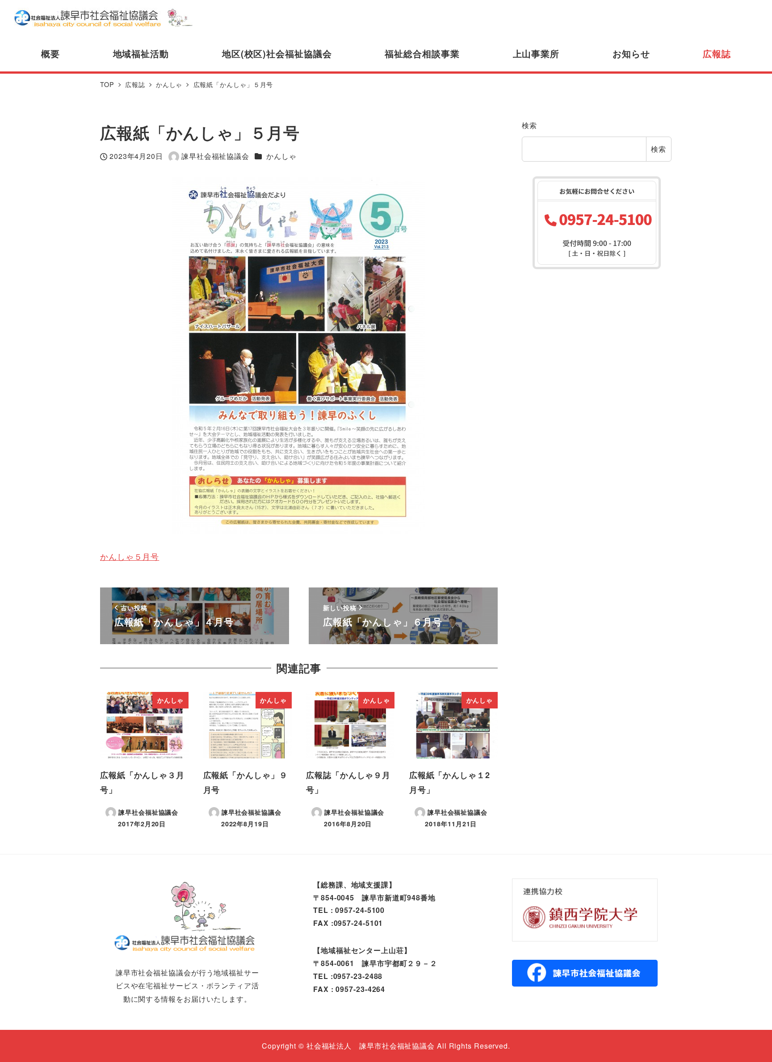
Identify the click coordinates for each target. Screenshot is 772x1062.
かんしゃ (281, 156)
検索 (529, 125)
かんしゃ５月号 (129, 556)
